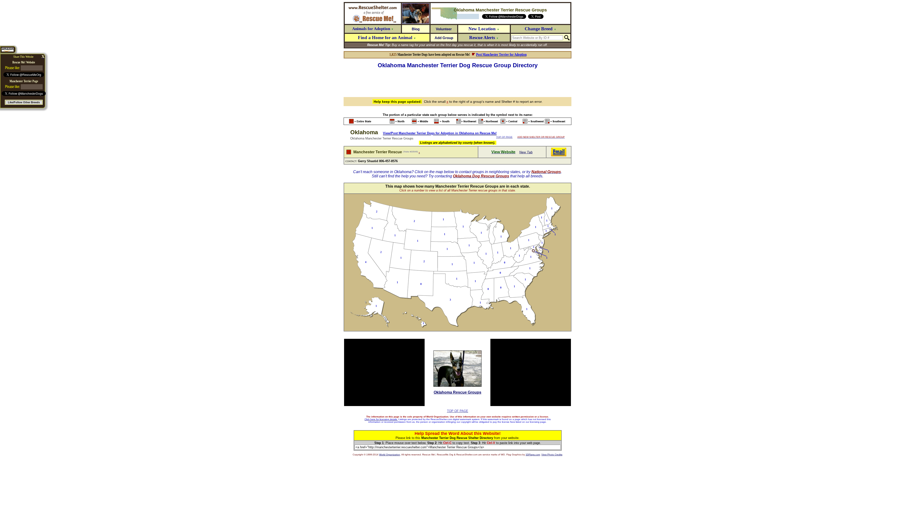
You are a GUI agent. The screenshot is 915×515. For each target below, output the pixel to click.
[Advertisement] (457, 82)
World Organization (389, 454)
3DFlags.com (533, 454)
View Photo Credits (551, 454)
